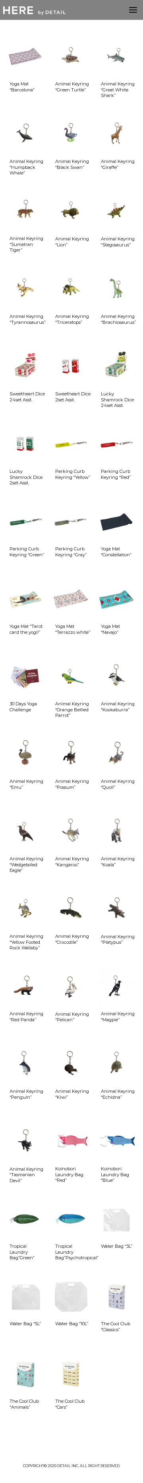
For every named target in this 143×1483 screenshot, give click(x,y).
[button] (133, 10)
